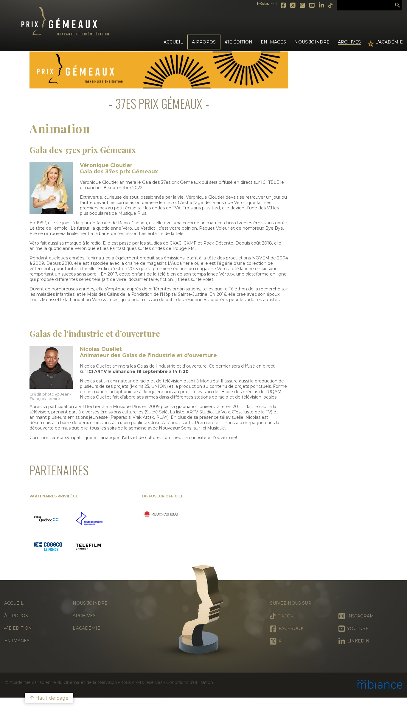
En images (273, 42)
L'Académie (389, 42)
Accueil (173, 42)
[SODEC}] (46, 519)
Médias (263, 3)
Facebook (284, 5)
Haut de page (51, 698)
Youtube (312, 5)
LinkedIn (322, 5)
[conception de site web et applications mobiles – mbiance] (380, 685)
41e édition (18, 628)
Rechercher (397, 5)
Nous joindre (311, 42)
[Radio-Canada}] (161, 515)
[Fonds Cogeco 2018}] (47, 547)
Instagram (303, 5)
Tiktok (330, 5)
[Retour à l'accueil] (203, 611)
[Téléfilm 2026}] (88, 547)
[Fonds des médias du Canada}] (89, 519)
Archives (349, 42)
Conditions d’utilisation (189, 682)
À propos (16, 615)
